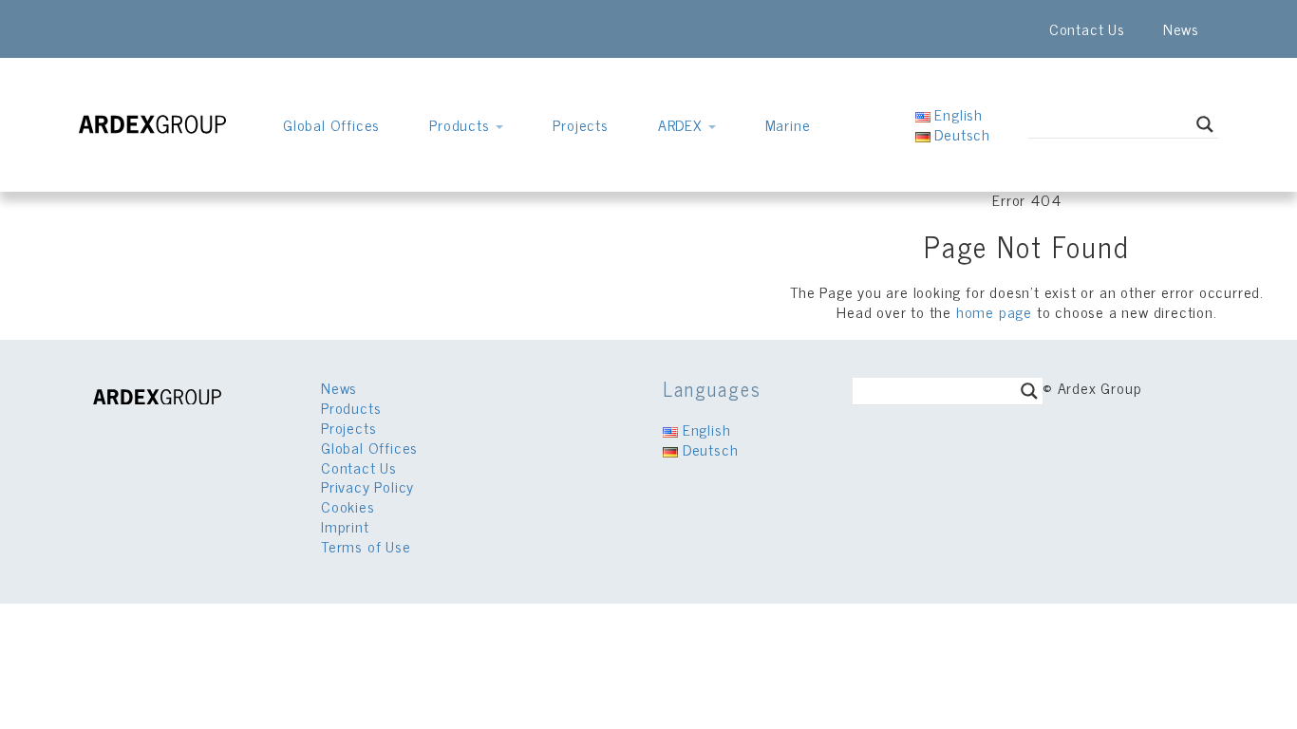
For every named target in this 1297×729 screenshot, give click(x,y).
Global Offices (331, 124)
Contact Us (1087, 28)
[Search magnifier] (1205, 124)
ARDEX (682, 124)
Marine (788, 124)
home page (994, 311)
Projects (580, 124)
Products (461, 124)
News (1181, 28)
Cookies (348, 506)
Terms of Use (366, 545)
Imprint (345, 526)
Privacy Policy (367, 486)
